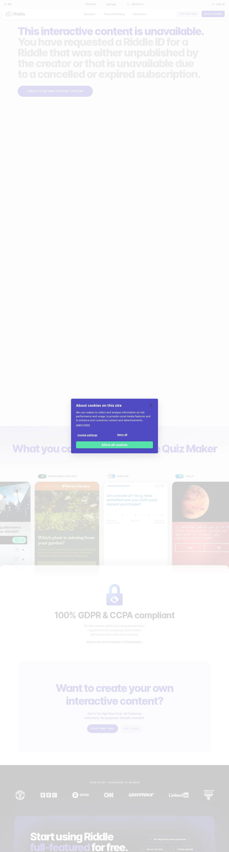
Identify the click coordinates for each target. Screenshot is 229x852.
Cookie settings (87, 435)
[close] (151, 405)
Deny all (122, 434)
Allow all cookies (114, 445)
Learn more (83, 425)
